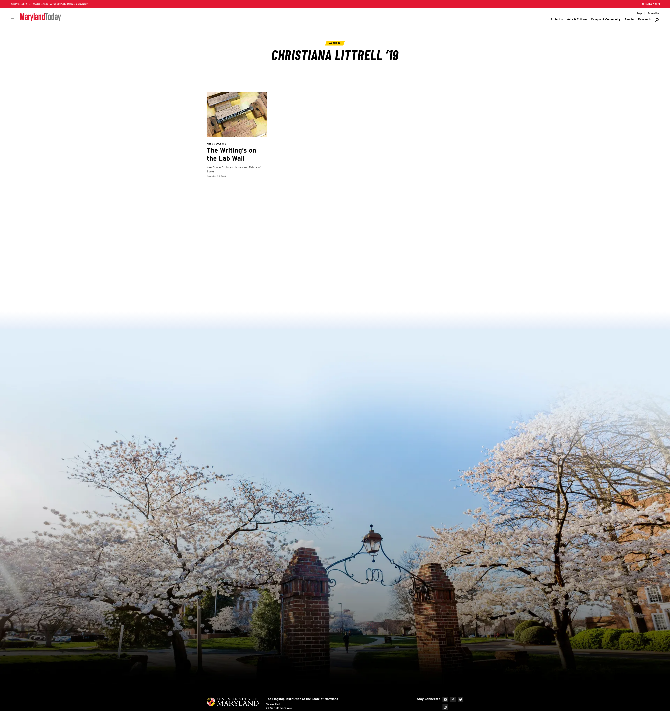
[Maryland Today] (40, 17)
